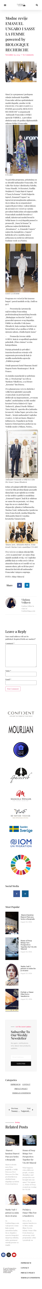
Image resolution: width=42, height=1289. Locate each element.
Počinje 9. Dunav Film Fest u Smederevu (27, 994)
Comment (9, 643)
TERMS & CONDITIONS (21, 1093)
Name (8, 671)
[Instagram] (25, 893)
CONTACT (26, 1084)
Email (8, 679)
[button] (5, 5)
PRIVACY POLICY (21, 1089)
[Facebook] (3, 1255)
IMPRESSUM (15, 1084)
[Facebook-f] (16, 893)
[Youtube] (14, 1255)
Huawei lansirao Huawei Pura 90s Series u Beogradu (28, 917)
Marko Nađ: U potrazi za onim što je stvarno (28, 968)
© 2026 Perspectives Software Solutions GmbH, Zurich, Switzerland (9, 1270)
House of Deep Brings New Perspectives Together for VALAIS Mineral (29, 944)
